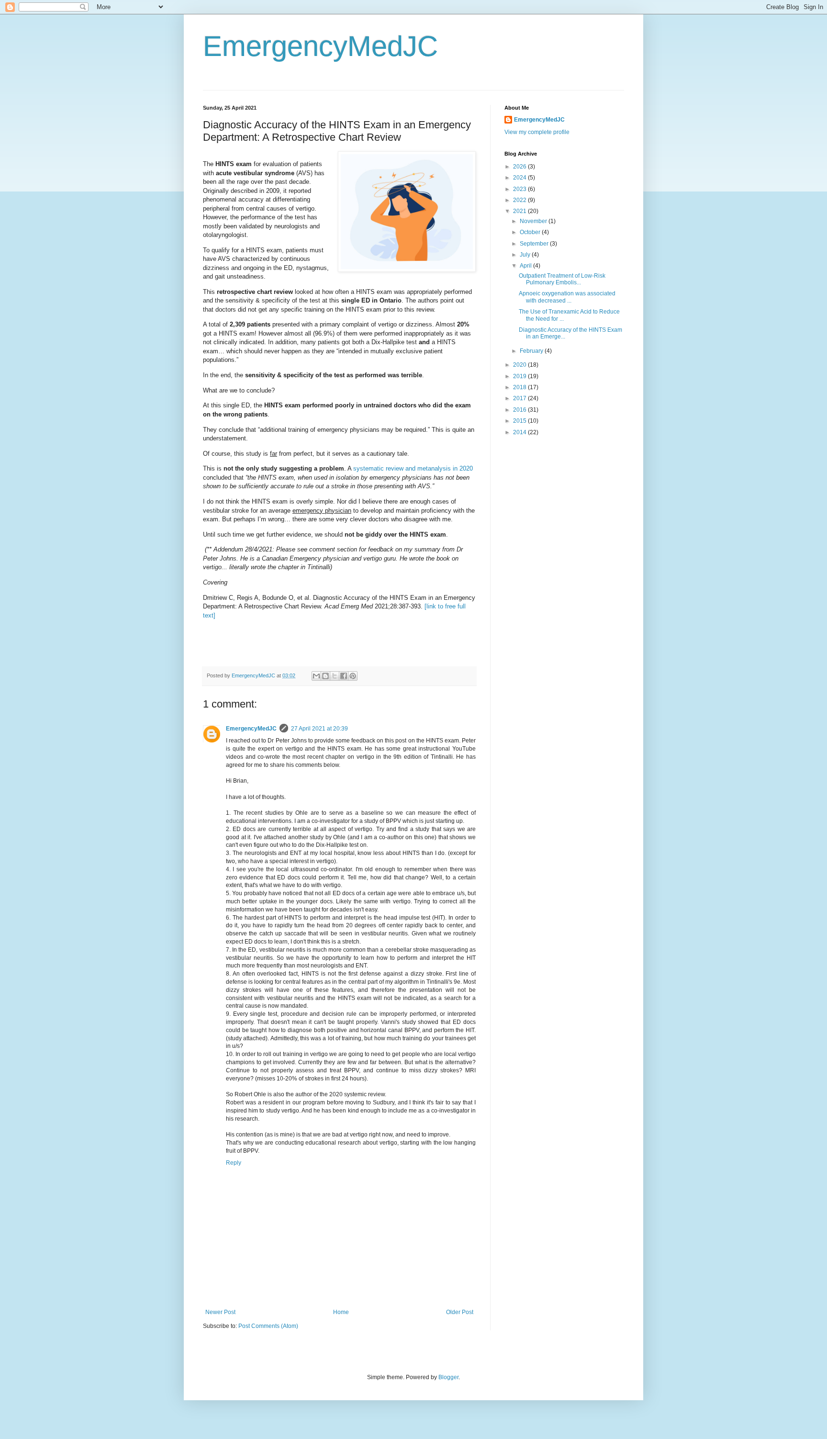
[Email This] (316, 676)
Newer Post (220, 1312)
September (535, 243)
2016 (520, 409)
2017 (520, 398)
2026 (520, 166)
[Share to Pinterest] (353, 676)
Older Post (459, 1312)
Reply (233, 1162)
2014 (520, 432)
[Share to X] (334, 676)
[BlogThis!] (325, 676)
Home (341, 1312)
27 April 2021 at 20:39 (319, 728)
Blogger (448, 1377)
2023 (520, 189)
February (532, 351)
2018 (520, 387)
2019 (520, 376)
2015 (520, 420)
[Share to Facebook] (343, 676)
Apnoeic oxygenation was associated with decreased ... (567, 297)
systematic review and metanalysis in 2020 (413, 468)
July (526, 254)
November (534, 221)
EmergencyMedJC (320, 46)
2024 (520, 177)
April (526, 265)
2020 (520, 364)
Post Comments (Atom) (268, 1326)
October (531, 232)
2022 (520, 200)
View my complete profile (537, 132)
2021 (520, 211)
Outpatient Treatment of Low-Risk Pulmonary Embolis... (562, 279)
